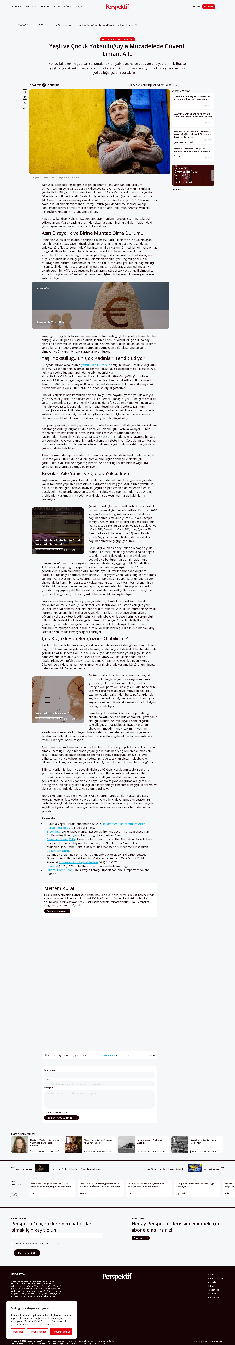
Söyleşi (68, 6)
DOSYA (39, 25)
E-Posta (47, 1079)
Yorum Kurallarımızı (106, 1055)
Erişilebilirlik (213, 1297)
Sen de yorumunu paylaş (60, 1117)
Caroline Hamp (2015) (61, 839)
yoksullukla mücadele (95, 365)
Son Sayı (195, 6)
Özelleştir (18, 1331)
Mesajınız (48, 1087)
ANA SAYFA (23, 25)
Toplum (45, 6)
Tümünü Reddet (37, 1331)
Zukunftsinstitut (58, 851)
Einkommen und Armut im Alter (123, 824)
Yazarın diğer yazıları (56, 911)
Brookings (53, 831)
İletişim (211, 1286)
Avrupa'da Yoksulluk (61, 25)
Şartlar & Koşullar (215, 1341)
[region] (41, 1320)
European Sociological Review (78, 862)
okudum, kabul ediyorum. (37, 1243)
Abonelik (208, 6)
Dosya (56, 6)
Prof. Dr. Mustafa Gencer (185, 182)
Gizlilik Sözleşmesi (198, 1341)
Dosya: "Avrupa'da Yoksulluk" (117, 39)
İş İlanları (212, 1293)
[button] (220, 7)
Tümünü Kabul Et (61, 1331)
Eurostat (52, 866)
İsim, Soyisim (50, 1070)
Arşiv (79, 6)
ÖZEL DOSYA (43, 287)
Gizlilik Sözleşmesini (24, 1243)
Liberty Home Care (59, 870)
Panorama (31, 6)
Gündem (16, 6)
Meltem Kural (53, 85)
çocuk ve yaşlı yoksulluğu (164, 85)
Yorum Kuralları (215, 1278)
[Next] (16, 1195)
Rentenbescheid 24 (59, 828)
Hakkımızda (213, 1289)
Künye (211, 1274)
